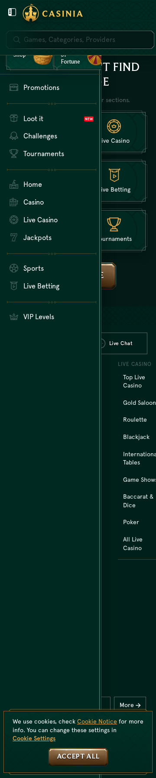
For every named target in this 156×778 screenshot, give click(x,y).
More (127, 704)
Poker (131, 522)
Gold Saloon (139, 402)
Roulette (135, 419)
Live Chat (121, 343)
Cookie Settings (34, 738)
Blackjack (136, 436)
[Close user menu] (12, 12)
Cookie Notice (97, 721)
